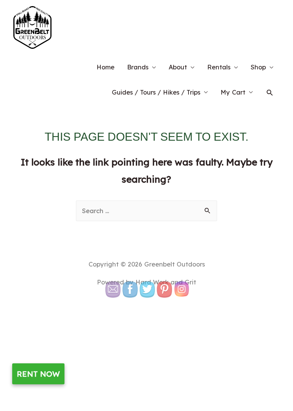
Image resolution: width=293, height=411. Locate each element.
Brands (137, 67)
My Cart (233, 92)
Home (105, 67)
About (178, 67)
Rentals (218, 67)
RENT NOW (38, 374)
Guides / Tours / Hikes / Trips (156, 92)
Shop (258, 67)
